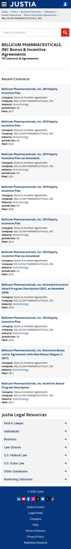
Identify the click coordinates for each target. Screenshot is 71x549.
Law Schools (12, 447)
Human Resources (11, 15)
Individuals (11, 431)
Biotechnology (20, 104)
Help (35, 524)
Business (10, 439)
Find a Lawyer (13, 423)
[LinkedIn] (19, 499)
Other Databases (16, 471)
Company (35, 519)
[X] (48, 499)
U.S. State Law (14, 463)
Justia (5, 11)
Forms (14, 11)
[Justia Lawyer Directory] (52, 499)
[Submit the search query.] (65, 32)
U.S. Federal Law (15, 455)
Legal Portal (35, 513)
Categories (49, 11)
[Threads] (38, 499)
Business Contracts (31, 11)
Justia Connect (35, 507)
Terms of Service (35, 530)
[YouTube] (24, 499)
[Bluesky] (43, 499)
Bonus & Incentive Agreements (40, 15)
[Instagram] (33, 499)
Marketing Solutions (18, 479)
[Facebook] (28, 499)
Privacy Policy (35, 536)
